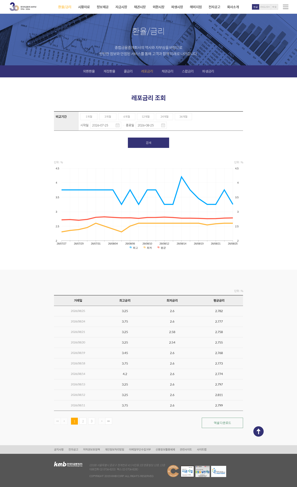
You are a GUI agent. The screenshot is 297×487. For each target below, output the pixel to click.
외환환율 (89, 71)
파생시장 (177, 6)
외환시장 (158, 6)
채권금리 (167, 71)
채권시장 (140, 6)
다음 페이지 (101, 421)
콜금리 (128, 71)
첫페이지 (57, 421)
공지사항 (59, 449)
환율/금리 (64, 6)
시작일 (84, 125)
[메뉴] (286, 7)
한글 (255, 7)
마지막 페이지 (108, 421)
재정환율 (109, 71)
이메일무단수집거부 (140, 449)
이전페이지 (64, 421)
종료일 (130, 125)
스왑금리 (188, 71)
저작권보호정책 (91, 449)
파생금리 (208, 71)
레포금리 (147, 71)
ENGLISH (265, 7)
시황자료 (84, 6)
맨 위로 (258, 431)
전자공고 (214, 6)
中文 (274, 7)
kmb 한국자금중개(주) (23, 6)
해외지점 (195, 6)
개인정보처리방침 (114, 449)
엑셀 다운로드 (222, 422)
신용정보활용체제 (165, 449)
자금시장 (121, 6)
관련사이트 (186, 449)
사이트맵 (201, 449)
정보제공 (102, 6)
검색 (148, 142)
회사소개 (233, 6)
